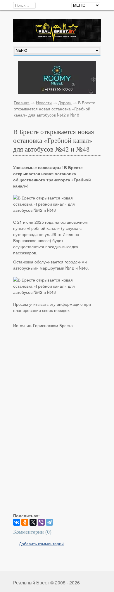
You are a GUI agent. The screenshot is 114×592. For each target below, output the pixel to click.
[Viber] (41, 522)
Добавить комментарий (41, 543)
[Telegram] (49, 522)
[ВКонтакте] (16, 522)
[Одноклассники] (24, 522)
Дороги (65, 102)
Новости (44, 102)
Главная (22, 102)
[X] (33, 522)
